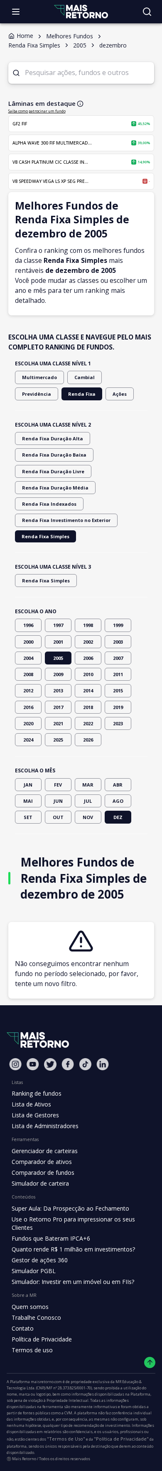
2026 (88, 740)
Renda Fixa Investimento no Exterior (66, 520)
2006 (88, 658)
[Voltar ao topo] (149, 1362)
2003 (118, 642)
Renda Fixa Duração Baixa (54, 455)
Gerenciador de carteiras (45, 1151)
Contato (23, 1328)
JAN (28, 785)
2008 (28, 674)
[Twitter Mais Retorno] (50, 1064)
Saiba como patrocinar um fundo (37, 111)
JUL (88, 801)
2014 (88, 690)
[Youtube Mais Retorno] (33, 1064)
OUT (58, 817)
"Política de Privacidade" (121, 1439)
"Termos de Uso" (66, 1439)
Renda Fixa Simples (45, 536)
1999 (118, 625)
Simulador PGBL (34, 1271)
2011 (118, 674)
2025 (58, 740)
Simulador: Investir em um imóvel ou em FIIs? (73, 1282)
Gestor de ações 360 (40, 1260)
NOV (88, 817)
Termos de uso (32, 1350)
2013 (58, 690)
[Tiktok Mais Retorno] (85, 1064)
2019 (118, 707)
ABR (118, 785)
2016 (28, 707)
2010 (88, 674)
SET (28, 817)
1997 (58, 625)
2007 (118, 658)
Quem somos (30, 1307)
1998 (88, 625)
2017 (58, 707)
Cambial (84, 377)
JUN (58, 801)
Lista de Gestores (35, 1115)
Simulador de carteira (40, 1183)
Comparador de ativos (42, 1162)
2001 (58, 642)
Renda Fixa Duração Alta (52, 438)
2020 (28, 723)
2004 (28, 658)
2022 (88, 723)
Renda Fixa (82, 394)
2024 (28, 740)
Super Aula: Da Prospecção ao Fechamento (70, 1208)
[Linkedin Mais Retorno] (102, 1064)
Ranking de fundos (36, 1093)
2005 (58, 658)
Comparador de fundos (43, 1172)
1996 (28, 625)
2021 (58, 723)
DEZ (118, 817)
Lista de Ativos (31, 1104)
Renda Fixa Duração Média (55, 488)
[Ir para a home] (81, 11)
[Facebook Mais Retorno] (67, 1064)
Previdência (36, 394)
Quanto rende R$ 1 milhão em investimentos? (73, 1249)
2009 (58, 674)
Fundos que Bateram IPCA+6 (51, 1238)
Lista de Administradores (45, 1126)
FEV (58, 785)
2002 (88, 642)
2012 (28, 690)
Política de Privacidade (42, 1339)
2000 (28, 642)
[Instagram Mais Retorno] (15, 1064)
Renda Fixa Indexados (49, 504)
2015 (118, 690)
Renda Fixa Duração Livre (53, 471)
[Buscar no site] (147, 11)
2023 (118, 723)
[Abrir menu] (16, 12)
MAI (28, 801)
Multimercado (39, 377)
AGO (118, 801)
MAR (87, 785)
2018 (88, 707)
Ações (120, 394)
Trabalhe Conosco (36, 1317)
